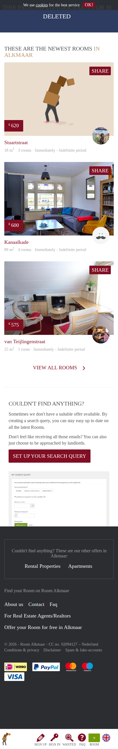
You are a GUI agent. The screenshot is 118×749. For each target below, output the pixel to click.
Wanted (69, 744)
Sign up (40, 744)
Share (100, 71)
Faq (53, 604)
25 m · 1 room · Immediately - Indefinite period (44, 349)
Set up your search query (49, 456)
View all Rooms (55, 367)
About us (13, 604)
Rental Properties (42, 566)
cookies (42, 5)
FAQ (82, 744)
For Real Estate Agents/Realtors (37, 616)
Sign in (54, 744)
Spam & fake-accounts (83, 650)
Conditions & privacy (21, 650)
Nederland (90, 644)
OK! (89, 4)
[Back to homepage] (6, 740)
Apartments (80, 566)
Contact (36, 604)
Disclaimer (52, 650)
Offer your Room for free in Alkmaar (43, 627)
